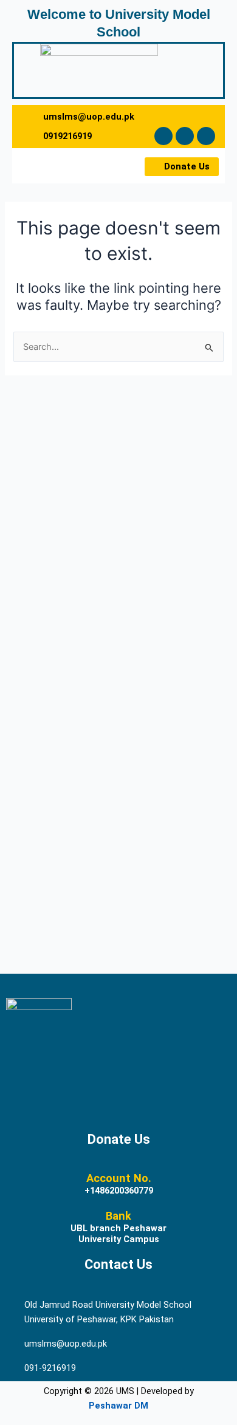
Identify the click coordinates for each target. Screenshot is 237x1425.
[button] (43, 165)
